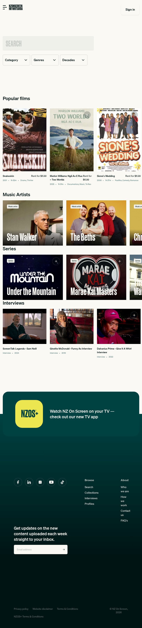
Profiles (89, 503)
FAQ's (124, 520)
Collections (92, 492)
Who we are (125, 489)
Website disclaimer (43, 609)
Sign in (130, 9)
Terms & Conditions (67, 609)
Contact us (125, 512)
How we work (124, 500)
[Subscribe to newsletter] (63, 549)
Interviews (91, 498)
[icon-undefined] (40, 115)
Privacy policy (21, 609)
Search (89, 487)
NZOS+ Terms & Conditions (28, 616)
